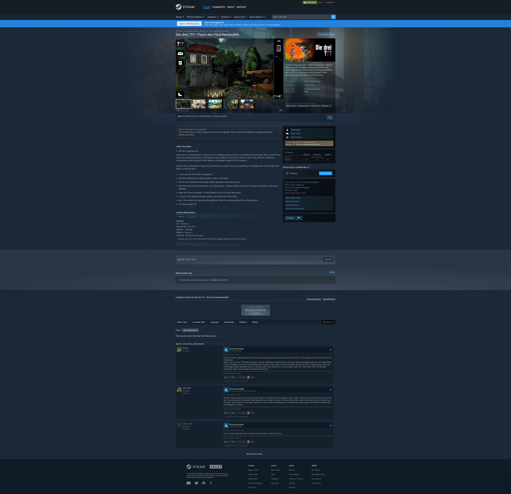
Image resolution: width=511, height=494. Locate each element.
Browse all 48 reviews (255, 454)
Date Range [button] (229, 322)
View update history (293, 198)
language (329, 2)
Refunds (292, 488)
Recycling (275, 483)
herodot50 (187, 388)
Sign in (180, 116)
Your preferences (329, 299)
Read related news (293, 201)
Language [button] (214, 322)
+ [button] (330, 106)
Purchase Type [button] (199, 322)
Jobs (273, 474)
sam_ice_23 (187, 424)
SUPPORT (241, 7)
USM (306, 92)
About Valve (275, 470)
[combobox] (301, 17)
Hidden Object (291, 106)
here (216, 280)
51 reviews (186, 351)
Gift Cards (252, 488)
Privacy (292, 470)
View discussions (292, 205)
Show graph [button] (327, 322)
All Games (179, 31)
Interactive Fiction (303, 106)
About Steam (253, 470)
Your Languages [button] (189, 330)
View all (332, 272)
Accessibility (294, 474)
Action (293, 185)
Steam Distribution (255, 483)
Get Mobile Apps (318, 474)
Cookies (292, 483)
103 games (186, 391)
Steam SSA (252, 474)
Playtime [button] (242, 322)
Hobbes (186, 348)
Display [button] (255, 322)
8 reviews (186, 393)
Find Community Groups (295, 209)
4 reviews (186, 429)
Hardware (274, 479)
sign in (320, 2)
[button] (180, 17)
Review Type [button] (182, 322)
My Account (316, 483)
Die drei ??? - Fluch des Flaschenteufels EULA (303, 144)
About (231, 7)
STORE (206, 7)
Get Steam (316, 470)
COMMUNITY (218, 7)
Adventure (325, 106)
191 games (186, 426)
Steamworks (253, 479)
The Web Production (312, 89)
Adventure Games (191, 31)
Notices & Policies (296, 479)
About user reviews (314, 299)
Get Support (316, 479)
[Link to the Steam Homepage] (185, 9)
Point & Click (315, 106)
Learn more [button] (326, 173)
